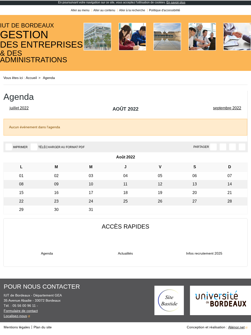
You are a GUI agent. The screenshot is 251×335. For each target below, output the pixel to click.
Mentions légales (17, 327)
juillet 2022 (19, 108)
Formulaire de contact (21, 311)
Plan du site (43, 327)
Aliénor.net (236, 327)
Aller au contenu (104, 10)
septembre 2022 (227, 108)
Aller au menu (80, 10)
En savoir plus (175, 2)
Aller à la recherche (132, 10)
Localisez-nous (15, 316)
